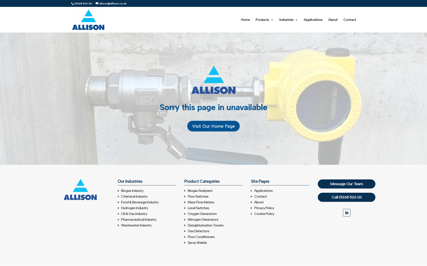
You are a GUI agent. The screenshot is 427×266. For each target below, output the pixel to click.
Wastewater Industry (136, 225)
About (333, 20)
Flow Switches (198, 196)
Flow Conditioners (201, 237)
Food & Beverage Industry (140, 202)
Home (245, 20)
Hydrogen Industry (134, 208)
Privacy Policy (264, 208)
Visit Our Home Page (213, 126)
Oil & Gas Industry (134, 214)
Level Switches (198, 208)
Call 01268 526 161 (347, 197)
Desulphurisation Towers (206, 225)
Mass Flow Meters (201, 202)
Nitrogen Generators (203, 219)
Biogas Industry (132, 191)
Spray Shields (197, 242)
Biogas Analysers (200, 191)
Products (262, 20)
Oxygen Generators (202, 214)
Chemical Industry (134, 196)
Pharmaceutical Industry (138, 219)
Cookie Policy (264, 214)
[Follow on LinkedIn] (346, 212)
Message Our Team (346, 183)
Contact (349, 20)
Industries (286, 20)
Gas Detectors (198, 231)
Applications (313, 20)
